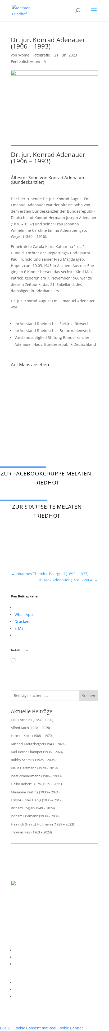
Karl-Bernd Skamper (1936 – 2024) (37, 751)
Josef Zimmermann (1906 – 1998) (36, 776)
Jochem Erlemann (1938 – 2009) (35, 816)
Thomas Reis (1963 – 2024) (31, 832)
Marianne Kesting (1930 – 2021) (35, 792)
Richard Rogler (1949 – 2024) (33, 808)
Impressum (25, 950)
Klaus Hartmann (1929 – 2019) (34, 768)
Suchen (88, 695)
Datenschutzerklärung (34, 957)
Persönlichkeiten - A (28, 61)
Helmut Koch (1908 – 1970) (32, 735)
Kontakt (21, 964)
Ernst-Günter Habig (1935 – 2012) (36, 800)
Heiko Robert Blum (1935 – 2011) (36, 783)
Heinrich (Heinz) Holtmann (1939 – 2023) (42, 824)
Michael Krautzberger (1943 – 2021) (38, 743)
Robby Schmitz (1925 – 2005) (33, 759)
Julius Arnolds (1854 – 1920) (32, 719)
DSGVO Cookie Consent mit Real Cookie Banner (41, 1027)
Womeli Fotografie (34, 55)
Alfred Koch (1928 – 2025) (30, 727)
